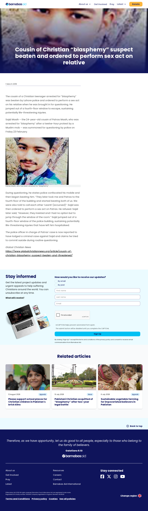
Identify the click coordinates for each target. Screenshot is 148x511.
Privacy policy (39, 498)
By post (61, 285)
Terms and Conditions (18, 498)
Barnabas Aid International (67, 484)
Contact (57, 479)
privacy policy (105, 340)
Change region (128, 495)
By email (61, 281)
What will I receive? (15, 297)
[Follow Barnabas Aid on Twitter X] (109, 476)
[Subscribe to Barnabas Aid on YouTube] (122, 476)
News (90, 394)
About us (10, 470)
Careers (57, 474)
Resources (58, 470)
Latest (9, 484)
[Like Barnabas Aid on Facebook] (102, 476)
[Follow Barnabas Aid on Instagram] (116, 476)
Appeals (43, 394)
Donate (136, 4)
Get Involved (100, 4)
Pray (112, 4)
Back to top (134, 426)
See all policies (67, 498)
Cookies (53, 498)
